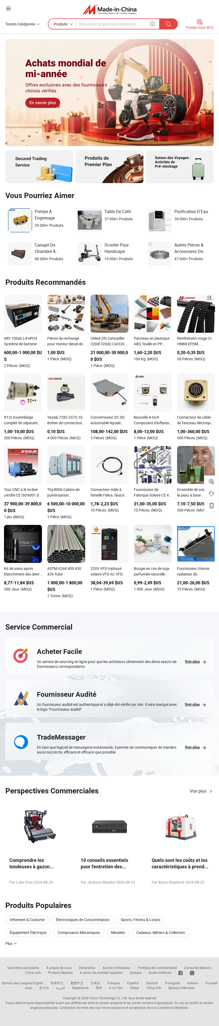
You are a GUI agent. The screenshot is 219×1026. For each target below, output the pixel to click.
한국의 (44, 988)
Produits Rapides (60, 972)
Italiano (192, 983)
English (38, 983)
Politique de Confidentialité (157, 968)
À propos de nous (59, 968)
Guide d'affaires (160, 972)
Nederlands (80, 988)
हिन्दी (99, 988)
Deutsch (152, 983)
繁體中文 (77, 983)
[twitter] (192, 972)
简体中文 (56, 983)
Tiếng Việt (153, 988)
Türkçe (134, 988)
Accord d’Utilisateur (117, 968)
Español (133, 983)
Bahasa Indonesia (181, 988)
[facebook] (180, 972)
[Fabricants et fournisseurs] (109, 9)
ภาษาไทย (116, 988)
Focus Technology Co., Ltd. (108, 998)
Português (172, 983)
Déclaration (87, 968)
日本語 (95, 983)
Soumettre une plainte (23, 968)
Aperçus (136, 972)
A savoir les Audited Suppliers (101, 972)
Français (113, 983)
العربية (60, 988)
